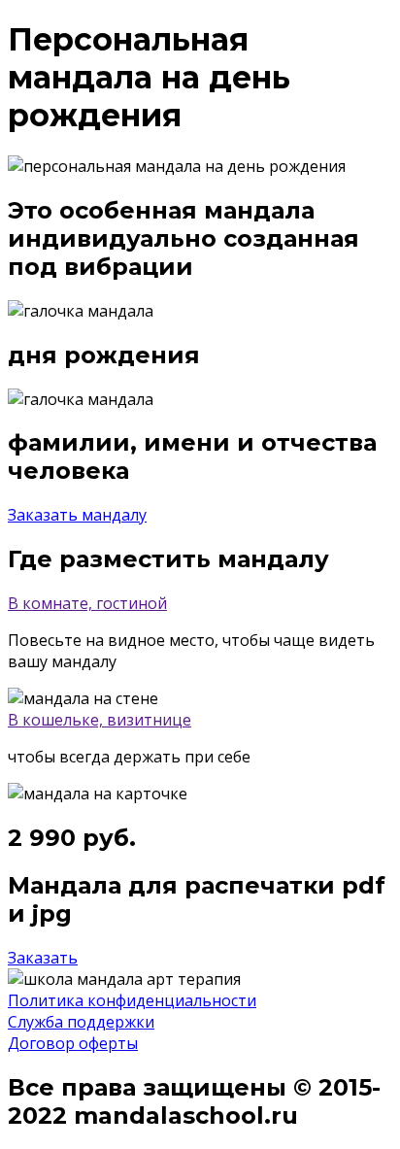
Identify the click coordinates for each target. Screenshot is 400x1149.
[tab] (200, 603)
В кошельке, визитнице (99, 719)
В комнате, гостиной (87, 603)
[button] (77, 514)
